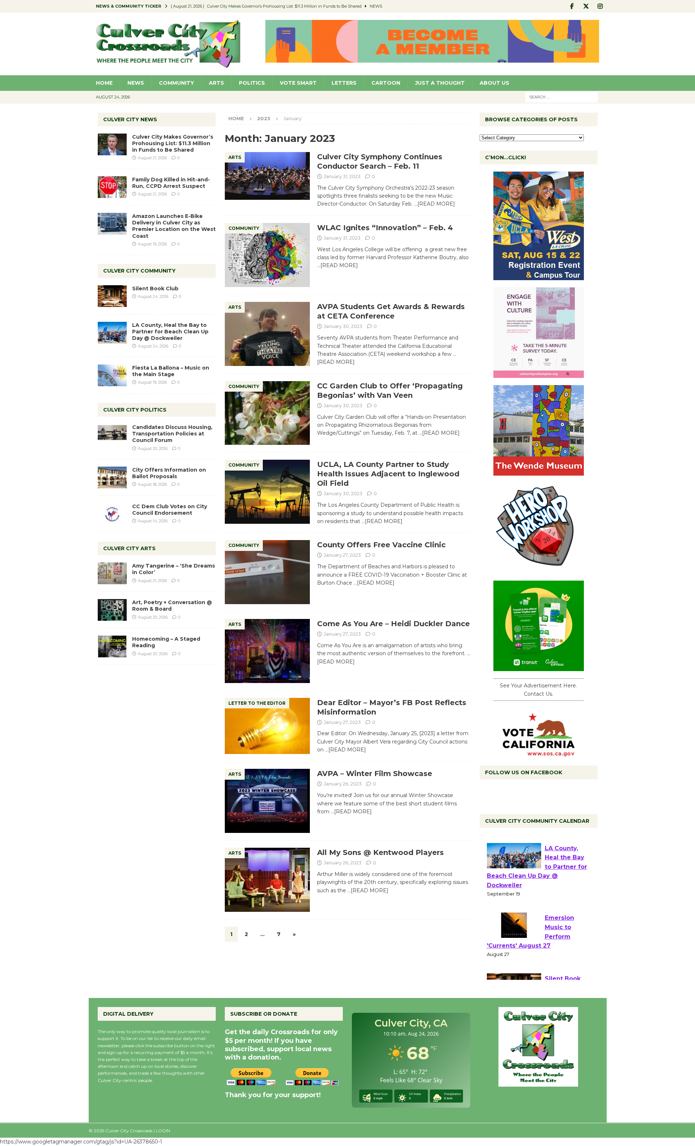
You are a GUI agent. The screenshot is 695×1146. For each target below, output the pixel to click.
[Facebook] (572, 6)
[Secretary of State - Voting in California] (538, 752)
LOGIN (163, 1130)
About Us (494, 83)
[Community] (267, 255)
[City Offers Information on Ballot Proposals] (112, 477)
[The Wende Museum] (538, 471)
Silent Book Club (155, 288)
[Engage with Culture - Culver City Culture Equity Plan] (538, 374)
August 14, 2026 (153, 520)
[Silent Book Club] (112, 296)
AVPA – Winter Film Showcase (374, 773)
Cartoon (385, 83)
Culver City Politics (135, 409)
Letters (344, 83)
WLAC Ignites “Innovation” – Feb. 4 (385, 227)
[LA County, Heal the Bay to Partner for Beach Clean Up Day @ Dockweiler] (112, 333)
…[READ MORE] (434, 204)
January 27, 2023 (342, 555)
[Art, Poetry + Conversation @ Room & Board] (112, 610)
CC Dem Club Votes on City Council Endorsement (169, 509)
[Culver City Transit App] (538, 667)
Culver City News (130, 119)
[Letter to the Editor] (267, 726)
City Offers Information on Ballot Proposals (169, 473)
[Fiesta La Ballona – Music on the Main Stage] (112, 375)
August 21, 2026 (152, 157)
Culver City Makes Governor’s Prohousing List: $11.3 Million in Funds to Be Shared (172, 143)
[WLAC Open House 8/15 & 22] (538, 276)
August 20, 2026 (153, 448)
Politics (252, 83)
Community (176, 83)
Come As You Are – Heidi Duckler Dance (393, 623)
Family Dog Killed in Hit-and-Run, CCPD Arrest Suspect (171, 182)
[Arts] (267, 176)
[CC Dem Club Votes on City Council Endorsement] (112, 514)
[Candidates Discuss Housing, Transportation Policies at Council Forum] (112, 435)
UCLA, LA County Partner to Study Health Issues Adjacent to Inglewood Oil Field (388, 474)
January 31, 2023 (342, 176)
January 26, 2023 (343, 784)
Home (104, 83)
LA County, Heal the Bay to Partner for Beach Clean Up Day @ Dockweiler (170, 331)
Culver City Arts (129, 548)
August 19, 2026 (152, 244)
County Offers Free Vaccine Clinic (381, 544)
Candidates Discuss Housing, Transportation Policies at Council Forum (172, 433)
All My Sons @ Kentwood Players (380, 852)
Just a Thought (440, 83)
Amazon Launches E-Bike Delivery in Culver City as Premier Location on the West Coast (174, 226)
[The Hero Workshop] (538, 569)
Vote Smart (298, 83)
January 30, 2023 (343, 326)
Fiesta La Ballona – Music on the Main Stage (170, 371)
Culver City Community (139, 270)
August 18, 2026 (152, 484)
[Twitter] (586, 6)
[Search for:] (561, 96)
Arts (216, 83)
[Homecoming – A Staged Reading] (112, 646)
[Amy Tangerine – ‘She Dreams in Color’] (112, 573)
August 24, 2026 (153, 296)
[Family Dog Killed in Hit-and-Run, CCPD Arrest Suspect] (112, 187)
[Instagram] (600, 6)
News (135, 83)
